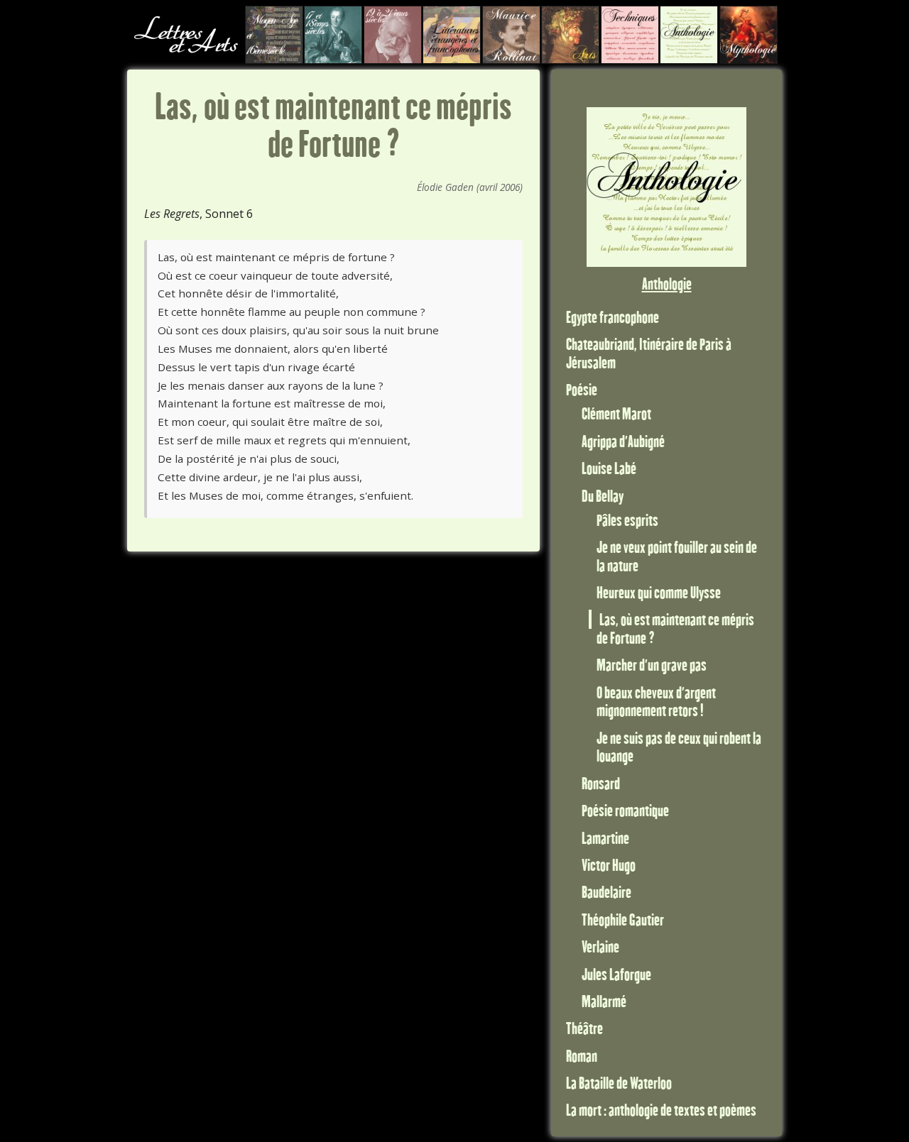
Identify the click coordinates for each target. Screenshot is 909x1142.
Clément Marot (616, 413)
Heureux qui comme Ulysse (659, 592)
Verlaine (600, 946)
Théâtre (584, 1028)
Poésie (581, 389)
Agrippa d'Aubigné (623, 441)
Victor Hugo (609, 864)
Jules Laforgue (616, 974)
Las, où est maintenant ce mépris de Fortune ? (675, 628)
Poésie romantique (625, 810)
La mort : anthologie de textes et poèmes (661, 1109)
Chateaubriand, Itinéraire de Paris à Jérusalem (648, 353)
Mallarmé (604, 1001)
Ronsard (601, 783)
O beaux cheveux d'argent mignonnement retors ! (656, 701)
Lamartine (605, 837)
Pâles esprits (627, 519)
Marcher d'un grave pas (652, 664)
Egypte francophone (612, 316)
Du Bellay (603, 495)
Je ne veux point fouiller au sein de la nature (677, 556)
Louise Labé (609, 468)
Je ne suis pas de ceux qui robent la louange (679, 747)
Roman (581, 1055)
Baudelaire (606, 891)
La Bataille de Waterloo (619, 1082)
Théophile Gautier (623, 919)
